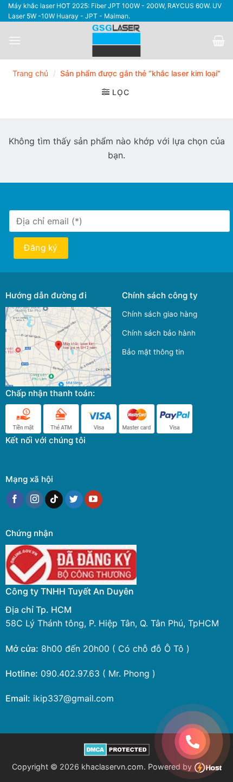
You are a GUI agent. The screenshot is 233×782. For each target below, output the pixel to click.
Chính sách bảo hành (159, 333)
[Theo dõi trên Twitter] (74, 499)
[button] (14, 40)
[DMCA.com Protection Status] (117, 748)
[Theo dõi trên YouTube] (93, 499)
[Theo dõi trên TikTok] (54, 499)
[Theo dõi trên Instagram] (34, 499)
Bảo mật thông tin (153, 351)
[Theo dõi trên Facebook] (15, 499)
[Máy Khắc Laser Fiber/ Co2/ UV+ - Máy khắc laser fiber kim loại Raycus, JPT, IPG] (117, 40)
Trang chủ (30, 73)
